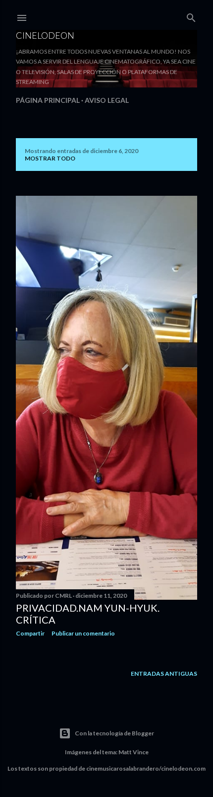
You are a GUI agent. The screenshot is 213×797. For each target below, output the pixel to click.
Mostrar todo (50, 158)
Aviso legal (107, 100)
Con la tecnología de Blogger (114, 733)
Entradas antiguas (164, 673)
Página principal (48, 100)
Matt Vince (133, 752)
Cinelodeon (45, 35)
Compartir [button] (30, 633)
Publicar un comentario (83, 633)
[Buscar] (191, 15)
